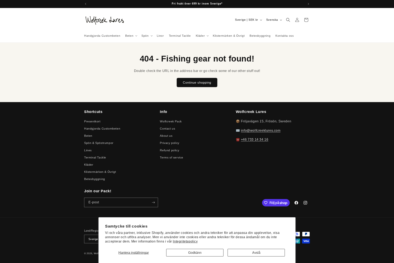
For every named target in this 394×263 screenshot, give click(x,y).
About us (166, 135)
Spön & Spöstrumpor (98, 143)
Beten (88, 135)
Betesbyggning (94, 179)
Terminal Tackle (95, 157)
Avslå (256, 252)
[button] (131, 35)
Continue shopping (197, 82)
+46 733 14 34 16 (254, 139)
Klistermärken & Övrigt (100, 171)
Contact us (167, 128)
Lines (88, 150)
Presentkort (92, 121)
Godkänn (195, 252)
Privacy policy (169, 143)
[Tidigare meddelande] (85, 4)
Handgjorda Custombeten (102, 128)
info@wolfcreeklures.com (261, 130)
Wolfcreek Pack (171, 121)
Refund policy (169, 150)
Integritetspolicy (185, 241)
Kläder (88, 164)
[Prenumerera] (153, 202)
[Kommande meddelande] (308, 4)
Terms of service (171, 157)
